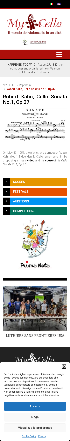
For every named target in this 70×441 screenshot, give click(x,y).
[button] (64, 367)
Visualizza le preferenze (35, 427)
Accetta (35, 406)
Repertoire (25, 85)
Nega (35, 417)
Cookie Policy (29, 436)
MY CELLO (9, 85)
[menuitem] (51, 4)
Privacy (42, 436)
